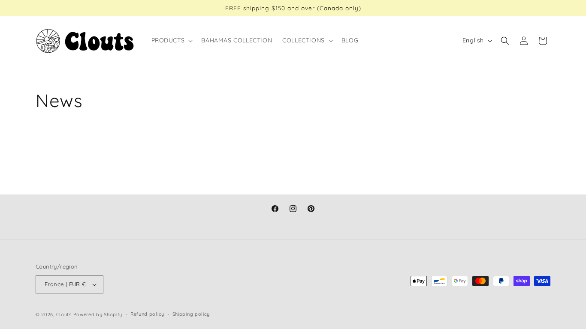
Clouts (64, 314)
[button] (171, 40)
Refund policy (147, 314)
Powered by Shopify (98, 314)
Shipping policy (191, 314)
